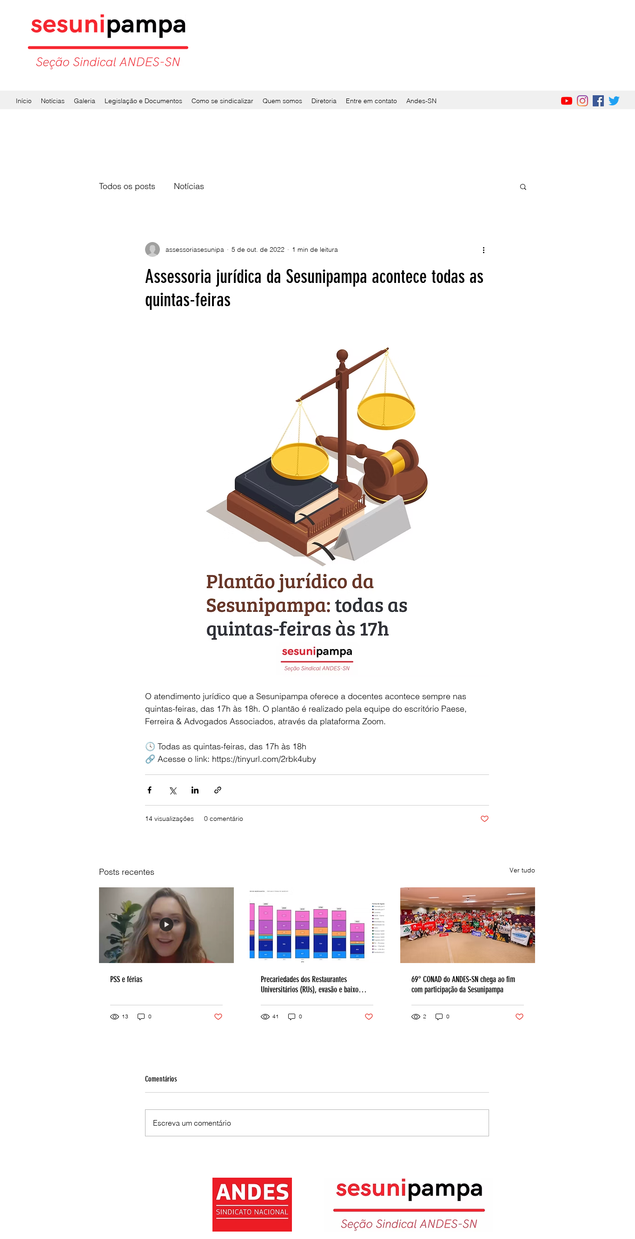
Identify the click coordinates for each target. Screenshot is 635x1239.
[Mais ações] (483, 249)
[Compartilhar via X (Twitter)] (172, 790)
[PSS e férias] (166, 925)
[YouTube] (566, 100)
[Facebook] (598, 100)
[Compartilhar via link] (217, 790)
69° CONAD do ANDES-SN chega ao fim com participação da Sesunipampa (463, 984)
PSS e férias (126, 979)
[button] (523, 186)
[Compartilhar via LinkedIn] (195, 790)
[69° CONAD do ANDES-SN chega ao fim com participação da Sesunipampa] (467, 925)
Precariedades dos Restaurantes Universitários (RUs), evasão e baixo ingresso (309, 984)
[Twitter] (614, 100)
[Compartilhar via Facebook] (149, 790)
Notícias (189, 186)
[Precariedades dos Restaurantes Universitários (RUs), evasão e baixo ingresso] (317, 925)
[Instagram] (582, 100)
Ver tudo (522, 870)
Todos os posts (127, 186)
